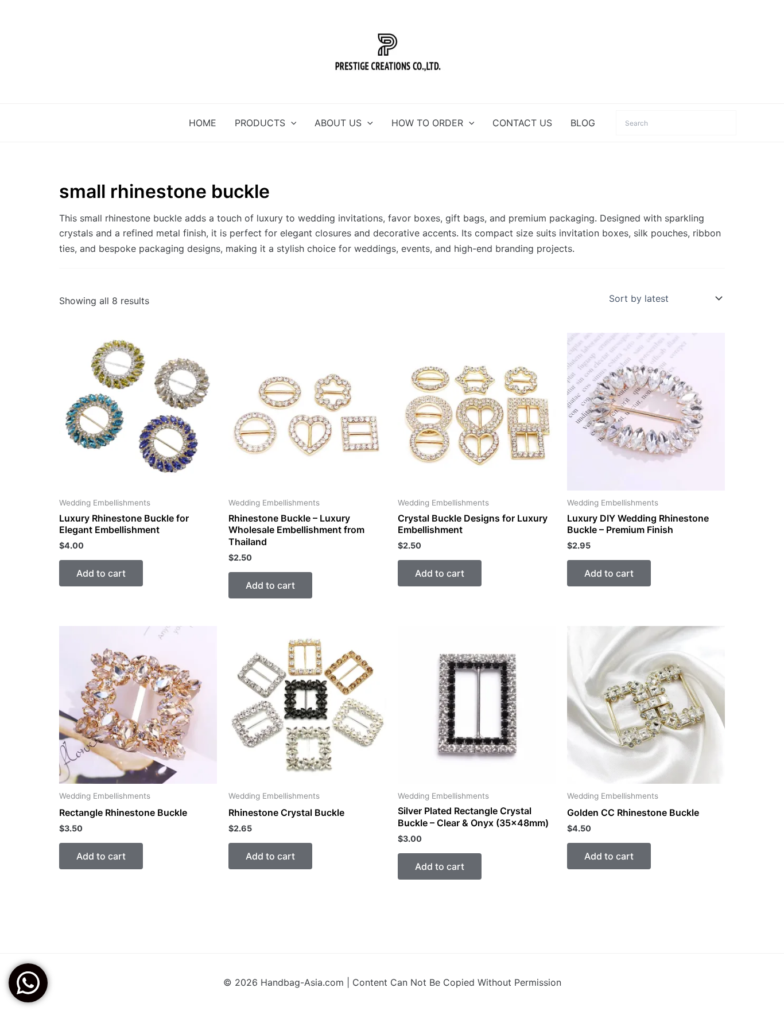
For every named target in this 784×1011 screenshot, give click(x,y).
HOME (202, 123)
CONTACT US (522, 123)
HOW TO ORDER (427, 123)
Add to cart (101, 573)
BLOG (582, 123)
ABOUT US (338, 123)
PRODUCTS (260, 123)
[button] (291, 123)
